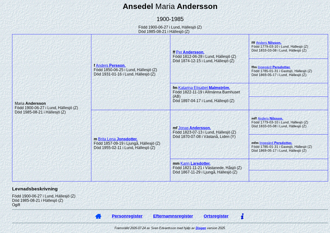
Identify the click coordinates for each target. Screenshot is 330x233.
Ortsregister (216, 216)
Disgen (201, 228)
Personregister (127, 216)
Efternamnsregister (173, 216)
